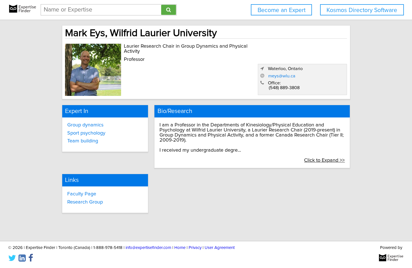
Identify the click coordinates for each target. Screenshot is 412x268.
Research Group (85, 202)
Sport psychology (86, 133)
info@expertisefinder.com (148, 248)
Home (180, 248)
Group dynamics (85, 125)
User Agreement (220, 248)
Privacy (195, 248)
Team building (82, 141)
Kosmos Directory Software (362, 10)
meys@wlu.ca (281, 76)
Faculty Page (81, 194)
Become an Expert (281, 10)
